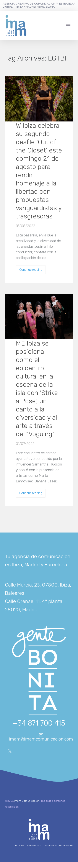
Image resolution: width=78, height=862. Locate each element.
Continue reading (30, 269)
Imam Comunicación (26, 800)
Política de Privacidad (28, 845)
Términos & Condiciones (58, 845)
